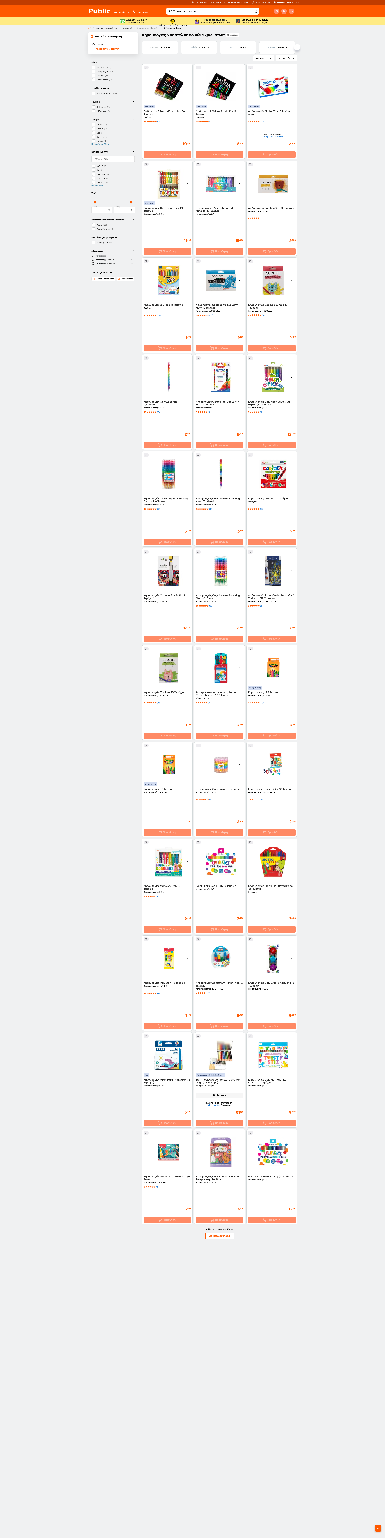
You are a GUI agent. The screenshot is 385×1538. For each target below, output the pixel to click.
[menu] (116, 11)
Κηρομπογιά (102, 72)
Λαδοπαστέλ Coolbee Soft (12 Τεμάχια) (272, 208)
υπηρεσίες (143, 12)
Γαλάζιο (100, 125)
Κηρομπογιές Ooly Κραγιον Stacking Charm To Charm (166, 500)
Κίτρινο (100, 129)
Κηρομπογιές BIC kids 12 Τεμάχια (163, 305)
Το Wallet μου (219, 2)
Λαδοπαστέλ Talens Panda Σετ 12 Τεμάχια (216, 112)
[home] (99, 14)
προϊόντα (124, 12)
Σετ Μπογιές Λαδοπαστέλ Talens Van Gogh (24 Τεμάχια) (218, 1081)
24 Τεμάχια (101, 111)
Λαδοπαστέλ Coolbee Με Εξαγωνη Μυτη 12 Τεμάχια (217, 306)
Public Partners (103, 229)
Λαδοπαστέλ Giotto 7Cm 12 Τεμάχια (269, 111)
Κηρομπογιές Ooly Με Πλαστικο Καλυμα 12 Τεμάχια (267, 1081)
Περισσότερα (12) (99, 185)
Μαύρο (100, 141)
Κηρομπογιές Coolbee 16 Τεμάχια (164, 692)
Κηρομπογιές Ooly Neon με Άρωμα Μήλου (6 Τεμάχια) (269, 403)
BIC (98, 170)
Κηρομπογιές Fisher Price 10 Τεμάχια (270, 789)
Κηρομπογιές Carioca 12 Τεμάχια (268, 498)
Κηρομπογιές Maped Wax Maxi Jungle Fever (167, 1178)
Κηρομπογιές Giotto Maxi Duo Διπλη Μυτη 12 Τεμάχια (217, 403)
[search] (170, 11)
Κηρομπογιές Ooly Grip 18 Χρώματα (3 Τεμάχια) (271, 984)
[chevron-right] (187, 183)
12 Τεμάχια (101, 107)
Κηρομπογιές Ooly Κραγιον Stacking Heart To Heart (218, 500)
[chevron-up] (378, 1528)
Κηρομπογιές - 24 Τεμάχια (263, 692)
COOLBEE (101, 178)
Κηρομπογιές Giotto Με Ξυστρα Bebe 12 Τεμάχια (270, 887)
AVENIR (100, 166)
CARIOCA (101, 174)
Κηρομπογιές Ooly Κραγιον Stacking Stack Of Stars (218, 597)
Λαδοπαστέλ (102, 80)
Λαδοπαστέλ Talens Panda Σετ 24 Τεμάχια (164, 112)
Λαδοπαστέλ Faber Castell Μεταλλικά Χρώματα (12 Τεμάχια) (271, 597)
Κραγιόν (100, 76)
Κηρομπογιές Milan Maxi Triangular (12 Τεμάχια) (167, 1081)
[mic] (256, 11)
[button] (288, 2)
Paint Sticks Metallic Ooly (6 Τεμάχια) (270, 1176)
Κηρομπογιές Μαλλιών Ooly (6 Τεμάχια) (162, 887)
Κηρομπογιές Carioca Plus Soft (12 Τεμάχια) (164, 597)
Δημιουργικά (102, 68)
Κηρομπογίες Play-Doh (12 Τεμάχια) (165, 983)
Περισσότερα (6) (99, 144)
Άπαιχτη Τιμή (102, 243)
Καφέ (99, 133)
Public (99, 225)
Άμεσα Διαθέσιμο (104, 93)
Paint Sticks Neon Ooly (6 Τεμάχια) (216, 886)
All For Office (214, 1105)
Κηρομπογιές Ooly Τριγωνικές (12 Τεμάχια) (164, 209)
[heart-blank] (276, 11)
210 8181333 (201, 2)
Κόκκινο (100, 137)
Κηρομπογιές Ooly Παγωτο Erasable (218, 789)
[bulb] (134, 11)
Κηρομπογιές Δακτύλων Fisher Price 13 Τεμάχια (219, 984)
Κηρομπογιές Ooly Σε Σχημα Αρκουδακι (160, 403)
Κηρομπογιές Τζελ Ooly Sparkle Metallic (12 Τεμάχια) (215, 209)
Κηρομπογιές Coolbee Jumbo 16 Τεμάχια (268, 306)
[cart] (291, 11)
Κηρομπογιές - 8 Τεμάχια (158, 789)
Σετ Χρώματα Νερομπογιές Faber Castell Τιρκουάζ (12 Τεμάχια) (216, 693)
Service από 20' (263, 2)
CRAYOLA (101, 182)
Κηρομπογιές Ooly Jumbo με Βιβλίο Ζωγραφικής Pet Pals (217, 1178)
